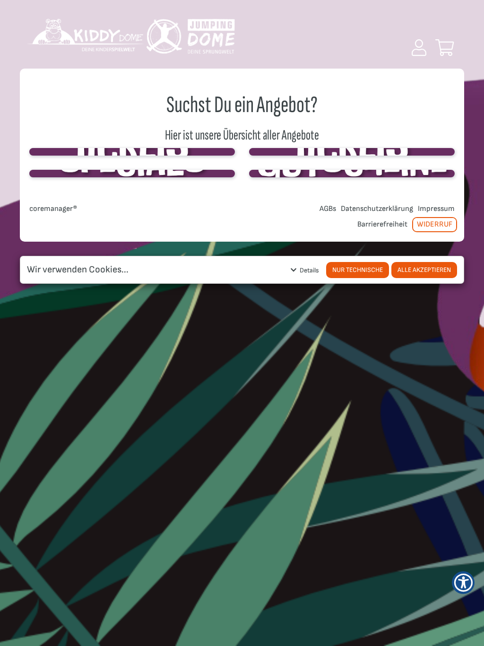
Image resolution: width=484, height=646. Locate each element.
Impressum (436, 208)
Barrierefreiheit (382, 224)
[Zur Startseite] (131, 40)
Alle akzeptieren (424, 270)
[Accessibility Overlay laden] (463, 582)
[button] (419, 47)
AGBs (328, 208)
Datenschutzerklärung (377, 208)
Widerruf (434, 224)
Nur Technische (357, 270)
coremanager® (53, 208)
